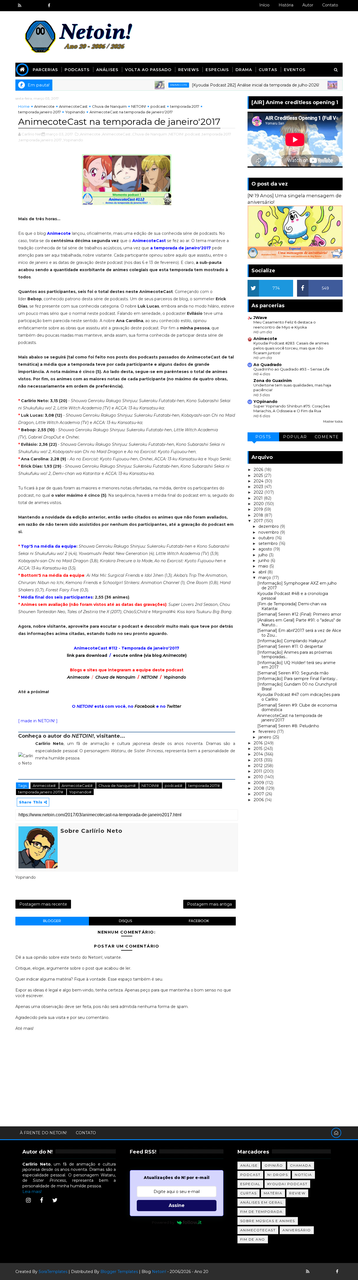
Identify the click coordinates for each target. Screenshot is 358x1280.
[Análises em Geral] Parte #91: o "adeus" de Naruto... (299, 622)
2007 (259, 793)
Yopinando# (80, 792)
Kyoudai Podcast (287, 1184)
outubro (266, 537)
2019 (259, 509)
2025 (259, 475)
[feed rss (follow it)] (19, 5)
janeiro (265, 737)
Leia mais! (32, 1191)
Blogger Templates (119, 1271)
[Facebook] (42, 1200)
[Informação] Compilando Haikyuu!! (291, 640)
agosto (265, 549)
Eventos (294, 69)
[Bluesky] (317, 1271)
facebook (199, 921)
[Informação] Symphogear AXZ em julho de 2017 (297, 585)
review (297, 1193)
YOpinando (265, 401)
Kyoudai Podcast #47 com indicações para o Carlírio (298, 697)
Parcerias (45, 69)
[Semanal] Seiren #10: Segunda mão (293, 673)
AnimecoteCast (73, 106)
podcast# (174, 785)
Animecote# (44, 785)
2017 (259, 520)
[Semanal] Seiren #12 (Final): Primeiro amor (299, 614)
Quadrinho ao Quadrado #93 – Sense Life (291, 369)
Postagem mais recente (43, 904)
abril (262, 572)
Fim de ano (252, 1239)
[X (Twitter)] (55, 1200)
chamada (301, 1165)
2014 (259, 754)
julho (263, 554)
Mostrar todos (333, 421)
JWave (260, 317)
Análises (107, 69)
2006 (259, 799)
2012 (259, 765)
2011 (258, 771)
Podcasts (77, 69)
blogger (52, 921)
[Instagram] (28, 1200)
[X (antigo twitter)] (39, 5)
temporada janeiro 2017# (41, 792)
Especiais (217, 69)
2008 (259, 788)
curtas (248, 1193)
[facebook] (49, 5)
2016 (259, 743)
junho (264, 560)
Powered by (163, 1222)
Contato (330, 5)
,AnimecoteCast (116, 134)
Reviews (188, 69)
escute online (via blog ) (150, 655)
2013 (259, 760)
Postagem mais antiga (209, 904)
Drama (243, 69)
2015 (258, 748)
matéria (273, 1193)
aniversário (296, 1230)
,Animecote (89, 134)
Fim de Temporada (261, 1211)
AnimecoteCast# (77, 785)
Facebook (145, 706)
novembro (269, 532)
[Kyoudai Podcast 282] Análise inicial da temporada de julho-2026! (235, 85)
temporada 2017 (184, 106)
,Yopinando (72, 140)
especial (250, 1184)
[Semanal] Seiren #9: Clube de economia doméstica (297, 707)
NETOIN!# (151, 785)
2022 (259, 492)
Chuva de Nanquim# (117, 785)
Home (24, 106)
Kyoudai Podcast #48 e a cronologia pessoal (292, 596)
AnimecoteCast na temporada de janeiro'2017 (289, 718)
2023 (259, 486)
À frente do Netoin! (43, 1132)
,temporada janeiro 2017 (40, 140)
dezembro (269, 526)
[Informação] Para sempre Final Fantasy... (297, 678)
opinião (274, 1165)
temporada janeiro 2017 (39, 112)
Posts (263, 436)
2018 (259, 515)
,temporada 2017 (216, 134)
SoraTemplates (53, 1271)
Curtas (268, 69)
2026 (259, 469)
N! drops (277, 1175)
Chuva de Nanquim (109, 106)
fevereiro (267, 731)
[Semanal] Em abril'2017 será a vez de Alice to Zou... (299, 633)
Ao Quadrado (267, 364)
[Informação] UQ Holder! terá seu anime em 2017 (296, 665)
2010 (259, 776)
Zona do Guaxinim (272, 380)
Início (264, 5)
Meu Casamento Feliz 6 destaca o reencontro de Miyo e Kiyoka (284, 324)
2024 (259, 481)
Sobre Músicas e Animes (267, 1221)
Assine (177, 1205)
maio (263, 566)
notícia (303, 1175)
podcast (158, 106)
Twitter (174, 706)
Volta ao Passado (148, 69)
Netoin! (159, 1271)
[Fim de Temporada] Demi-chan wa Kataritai (291, 606)
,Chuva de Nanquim (149, 134)
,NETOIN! (175, 134)
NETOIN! (138, 106)
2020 (259, 503)
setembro (268, 543)
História (286, 5)
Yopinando (75, 112)
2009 (259, 782)
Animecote (158, 85)
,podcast (192, 134)
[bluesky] (29, 5)
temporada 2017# (204, 785)
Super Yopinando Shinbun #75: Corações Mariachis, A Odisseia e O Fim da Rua (291, 408)
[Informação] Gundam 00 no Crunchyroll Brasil (297, 686)
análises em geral (261, 1202)
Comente (327, 436)
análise (249, 1165)
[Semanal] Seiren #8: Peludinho (288, 725)
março (265, 577)
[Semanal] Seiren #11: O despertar (290, 646)
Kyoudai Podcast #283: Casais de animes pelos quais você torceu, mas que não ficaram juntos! (291, 348)
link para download (87, 655)
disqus (125, 921)
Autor (307, 5)
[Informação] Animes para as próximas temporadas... (294, 655)
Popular (295, 436)
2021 (259, 498)
